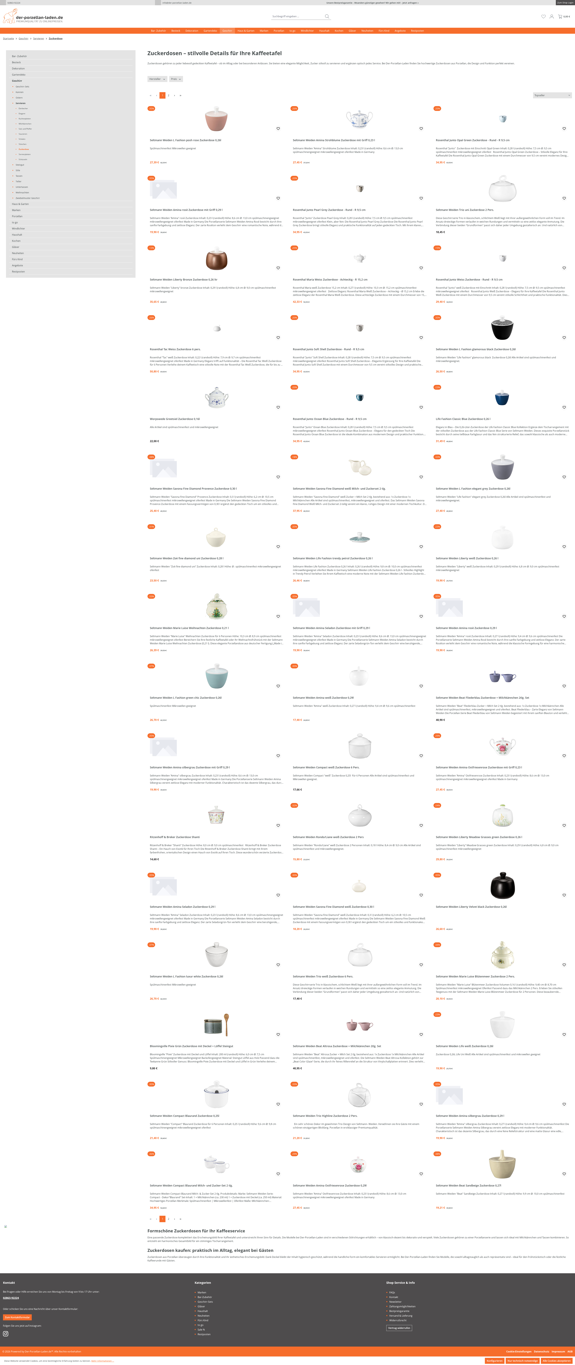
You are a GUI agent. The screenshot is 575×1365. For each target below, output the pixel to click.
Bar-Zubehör (205, 1297)
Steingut (20, 164)
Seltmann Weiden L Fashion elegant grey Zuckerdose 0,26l (473, 488)
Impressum (558, 1351)
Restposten (18, 271)
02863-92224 (13, 2)
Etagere (22, 113)
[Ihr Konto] (552, 16)
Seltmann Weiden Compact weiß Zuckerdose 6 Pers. (326, 767)
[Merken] (278, 129)
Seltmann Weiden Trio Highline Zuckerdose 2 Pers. (325, 1116)
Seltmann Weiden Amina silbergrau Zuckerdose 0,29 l (470, 1116)
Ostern (19, 97)
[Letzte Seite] (180, 95)
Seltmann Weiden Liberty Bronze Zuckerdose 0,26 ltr (183, 279)
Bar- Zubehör (19, 56)
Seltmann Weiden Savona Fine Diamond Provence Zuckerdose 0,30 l (193, 488)
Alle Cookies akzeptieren (557, 1360)
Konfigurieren (495, 1360)
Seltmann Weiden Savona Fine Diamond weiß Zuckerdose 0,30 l (333, 907)
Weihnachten (22, 192)
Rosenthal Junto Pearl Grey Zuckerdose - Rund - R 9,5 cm (329, 210)
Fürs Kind (17, 259)
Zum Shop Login (565, 2)
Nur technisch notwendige (523, 1360)
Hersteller (155, 79)
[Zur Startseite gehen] (33, 16)
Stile (18, 170)
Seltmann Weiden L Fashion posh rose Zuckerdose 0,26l (185, 140)
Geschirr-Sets (22, 86)
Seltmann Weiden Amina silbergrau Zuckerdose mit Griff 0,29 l (190, 767)
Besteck (16, 62)
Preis (174, 79)
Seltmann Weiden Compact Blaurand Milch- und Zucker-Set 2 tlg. (191, 1185)
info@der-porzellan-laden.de (177, 2)
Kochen (16, 240)
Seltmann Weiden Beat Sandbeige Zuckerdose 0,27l (468, 1185)
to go (15, 222)
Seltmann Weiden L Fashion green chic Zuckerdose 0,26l (186, 697)
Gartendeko (18, 74)
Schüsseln (23, 159)
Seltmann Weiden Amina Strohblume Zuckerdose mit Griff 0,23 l (334, 140)
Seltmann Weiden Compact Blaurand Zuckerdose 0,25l (184, 1116)
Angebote (17, 265)
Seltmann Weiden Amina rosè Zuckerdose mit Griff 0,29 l (186, 210)
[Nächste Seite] (174, 95)
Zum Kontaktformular (17, 1317)
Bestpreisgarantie (399, 1311)
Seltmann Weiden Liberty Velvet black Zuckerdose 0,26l (471, 907)
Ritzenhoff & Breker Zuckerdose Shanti (175, 837)
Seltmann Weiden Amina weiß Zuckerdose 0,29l (323, 697)
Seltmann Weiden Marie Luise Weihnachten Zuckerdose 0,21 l (189, 628)
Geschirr (17, 80)
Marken (16, 210)
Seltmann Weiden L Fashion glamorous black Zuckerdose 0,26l (476, 349)
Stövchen (22, 144)
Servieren (20, 103)
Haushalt (17, 234)
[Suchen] (327, 16)
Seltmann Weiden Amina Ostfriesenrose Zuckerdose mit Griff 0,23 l (479, 767)
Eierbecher (23, 108)
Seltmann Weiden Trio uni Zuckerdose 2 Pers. (465, 210)
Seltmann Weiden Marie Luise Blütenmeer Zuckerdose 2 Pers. (475, 976)
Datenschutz (541, 1351)
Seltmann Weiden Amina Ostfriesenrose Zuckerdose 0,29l (330, 1185)
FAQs (392, 1292)
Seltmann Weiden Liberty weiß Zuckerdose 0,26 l (467, 558)
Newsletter (395, 1301)
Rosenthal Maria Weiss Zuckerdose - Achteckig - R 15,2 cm (330, 279)
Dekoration (18, 68)
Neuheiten (18, 253)
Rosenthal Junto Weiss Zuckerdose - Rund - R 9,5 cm (469, 279)
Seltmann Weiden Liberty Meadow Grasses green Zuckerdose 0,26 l (479, 837)
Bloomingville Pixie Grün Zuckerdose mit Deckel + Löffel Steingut (191, 1046)
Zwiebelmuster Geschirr (28, 198)
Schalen (22, 139)
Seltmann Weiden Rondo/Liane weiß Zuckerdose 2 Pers (328, 837)
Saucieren (23, 134)
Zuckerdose (24, 149)
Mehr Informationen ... (102, 1360)
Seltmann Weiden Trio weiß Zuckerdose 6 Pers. (323, 976)
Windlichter (18, 228)
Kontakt (393, 1297)
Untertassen (22, 187)
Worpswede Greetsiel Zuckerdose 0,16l (175, 419)
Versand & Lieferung (400, 1315)
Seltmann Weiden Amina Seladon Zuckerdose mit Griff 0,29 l (331, 628)
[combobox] (297, 16)
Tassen (19, 175)
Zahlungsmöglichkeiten (402, 1306)
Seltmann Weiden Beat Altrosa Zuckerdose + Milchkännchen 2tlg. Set (337, 1046)
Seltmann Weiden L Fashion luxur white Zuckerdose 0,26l (186, 976)
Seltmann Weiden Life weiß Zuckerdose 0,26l (464, 1046)
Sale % (201, 1329)
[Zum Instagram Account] (5, 1333)
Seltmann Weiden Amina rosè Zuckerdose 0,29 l (466, 628)
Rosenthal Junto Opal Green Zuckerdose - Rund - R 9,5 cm (473, 140)
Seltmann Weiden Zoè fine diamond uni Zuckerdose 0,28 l (186, 558)
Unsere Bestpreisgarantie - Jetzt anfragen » (372, 2)
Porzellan (17, 216)
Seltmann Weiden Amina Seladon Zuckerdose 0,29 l (182, 907)
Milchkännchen (25, 123)
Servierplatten (25, 154)
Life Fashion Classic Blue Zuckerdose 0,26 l (463, 419)
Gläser (15, 247)
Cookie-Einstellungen (519, 1351)
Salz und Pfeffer (25, 129)
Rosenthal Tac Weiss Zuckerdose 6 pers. (175, 349)
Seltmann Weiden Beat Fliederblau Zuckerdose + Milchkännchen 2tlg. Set (482, 697)
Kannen (20, 92)
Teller (18, 181)
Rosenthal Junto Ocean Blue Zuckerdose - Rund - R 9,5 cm (330, 419)
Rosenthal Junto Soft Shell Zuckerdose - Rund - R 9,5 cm (328, 349)
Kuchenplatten (25, 118)
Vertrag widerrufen (399, 1328)
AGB (570, 1351)
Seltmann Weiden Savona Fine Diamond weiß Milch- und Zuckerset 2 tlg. (339, 488)
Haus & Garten (20, 204)
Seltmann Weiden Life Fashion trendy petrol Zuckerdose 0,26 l (333, 558)
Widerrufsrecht (398, 1320)
